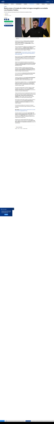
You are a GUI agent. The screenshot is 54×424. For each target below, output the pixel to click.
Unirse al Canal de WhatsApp (9, 21)
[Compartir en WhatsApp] (8, 19)
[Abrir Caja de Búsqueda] (52, 1)
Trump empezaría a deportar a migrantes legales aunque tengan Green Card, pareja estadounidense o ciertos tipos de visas (25, 53)
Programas (47, 1)
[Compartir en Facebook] (5, 19)
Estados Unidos (25, 128)
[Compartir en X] (6, 19)
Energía (16, 128)
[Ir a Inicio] (2, 2)
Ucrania (21, 128)
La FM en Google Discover (9, 25)
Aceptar (6, 214)
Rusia (18, 128)
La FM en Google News (9, 23)
